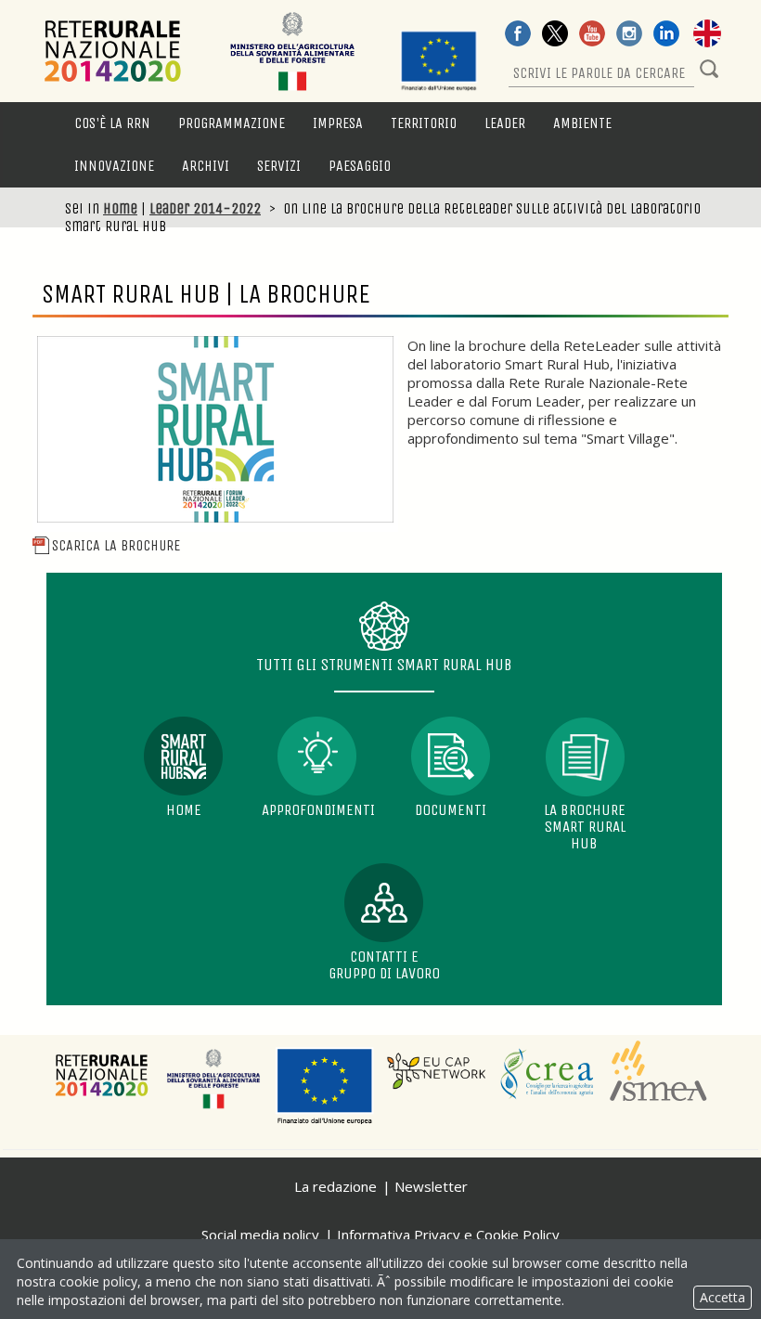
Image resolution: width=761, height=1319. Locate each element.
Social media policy (260, 1234)
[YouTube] (592, 35)
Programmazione (231, 123)
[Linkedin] (666, 35)
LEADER (504, 123)
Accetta (722, 1297)
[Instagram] (629, 35)
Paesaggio (360, 166)
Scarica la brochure (116, 545)
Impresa (338, 123)
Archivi (205, 166)
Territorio (424, 123)
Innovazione (114, 166)
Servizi (279, 166)
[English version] (707, 35)
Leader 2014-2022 (205, 208)
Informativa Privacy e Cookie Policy (448, 1234)
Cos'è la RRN (112, 123)
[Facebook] (518, 35)
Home (120, 208)
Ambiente (582, 123)
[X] (555, 35)
